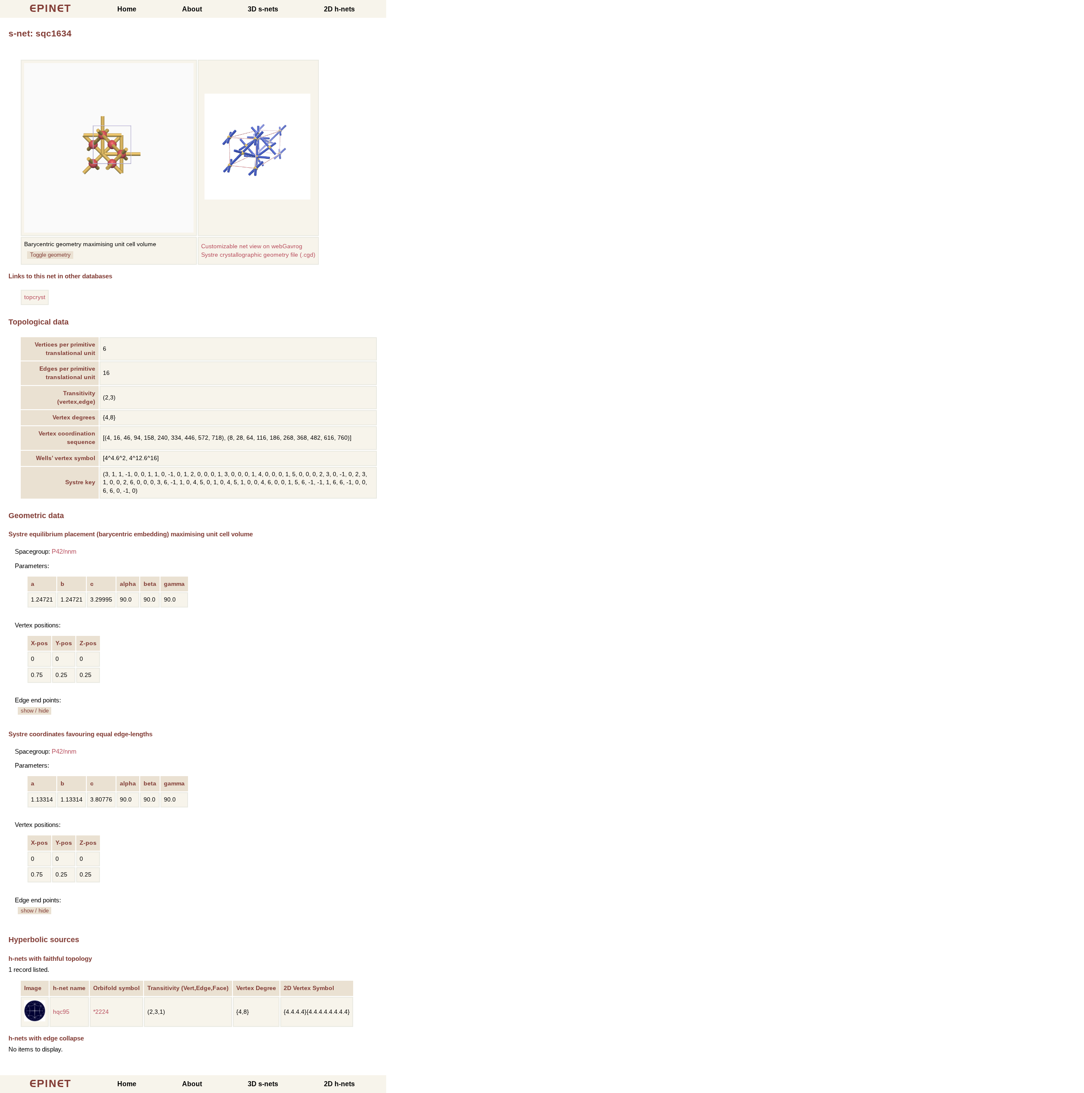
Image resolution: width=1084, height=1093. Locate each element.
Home (126, 9)
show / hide (35, 710)
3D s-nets (263, 9)
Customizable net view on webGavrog (251, 246)
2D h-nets (339, 9)
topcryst (34, 297)
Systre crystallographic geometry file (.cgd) (258, 255)
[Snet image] (257, 197)
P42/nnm (64, 551)
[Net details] (34, 1019)
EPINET (51, 8)
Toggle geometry (50, 255)
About (192, 9)
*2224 (101, 1012)
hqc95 (61, 1012)
